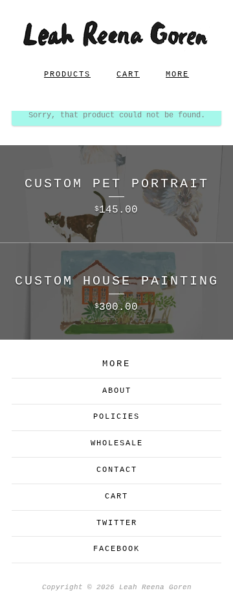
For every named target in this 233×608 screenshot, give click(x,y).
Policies (116, 416)
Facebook (116, 549)
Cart (128, 74)
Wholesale (117, 443)
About (116, 390)
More (177, 74)
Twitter (116, 523)
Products (67, 74)
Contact (116, 469)
